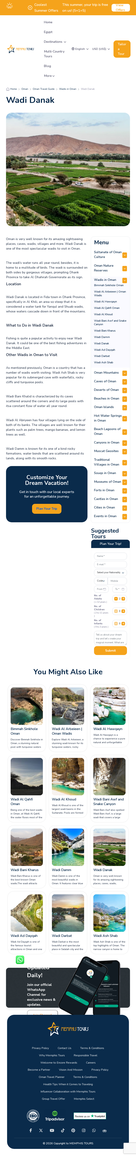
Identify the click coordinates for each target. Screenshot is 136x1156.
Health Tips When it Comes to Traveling (68, 1084)
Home (48, 22)
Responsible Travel (85, 1055)
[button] (80, 49)
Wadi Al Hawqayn (105, 302)
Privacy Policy (40, 1048)
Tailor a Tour (122, 49)
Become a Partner (39, 1070)
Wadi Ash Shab (103, 362)
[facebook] (31, 1131)
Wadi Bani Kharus (105, 331)
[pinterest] (73, 1131)
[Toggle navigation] (38, 49)
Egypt (48, 32)
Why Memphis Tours (52, 1055)
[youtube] (52, 1131)
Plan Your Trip (46, 509)
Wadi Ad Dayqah (104, 350)
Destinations (53, 42)
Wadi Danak (101, 343)
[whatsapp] (94, 1131)
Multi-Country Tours (54, 53)
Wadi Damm (102, 337)
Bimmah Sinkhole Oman (109, 285)
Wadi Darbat (102, 356)
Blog (47, 66)
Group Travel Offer (53, 1099)
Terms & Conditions (92, 1048)
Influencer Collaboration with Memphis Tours (68, 1092)
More (48, 76)
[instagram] (83, 1131)
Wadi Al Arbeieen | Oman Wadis (110, 293)
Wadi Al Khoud (103, 314)
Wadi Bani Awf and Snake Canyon (110, 322)
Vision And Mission (71, 1070)
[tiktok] (62, 1131)
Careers (91, 1063)
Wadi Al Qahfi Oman (107, 308)
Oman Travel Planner (51, 1077)
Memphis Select (84, 1099)
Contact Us (64, 1048)
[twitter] (41, 1131)
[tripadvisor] (105, 1131)
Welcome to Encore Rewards (58, 1063)
